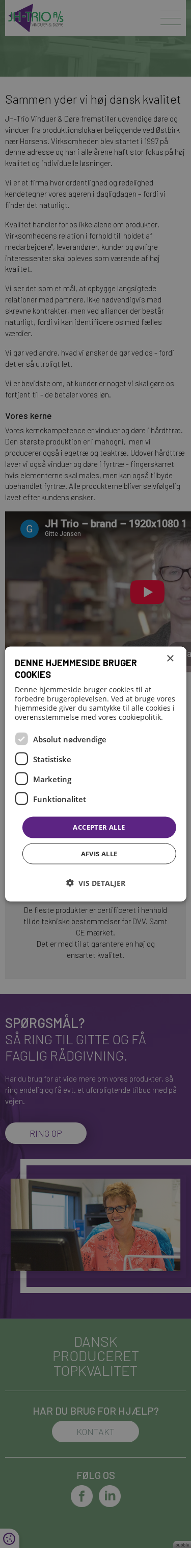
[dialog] (95, 774)
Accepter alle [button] (99, 827)
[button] (95, 882)
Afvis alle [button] (99, 853)
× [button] (170, 659)
